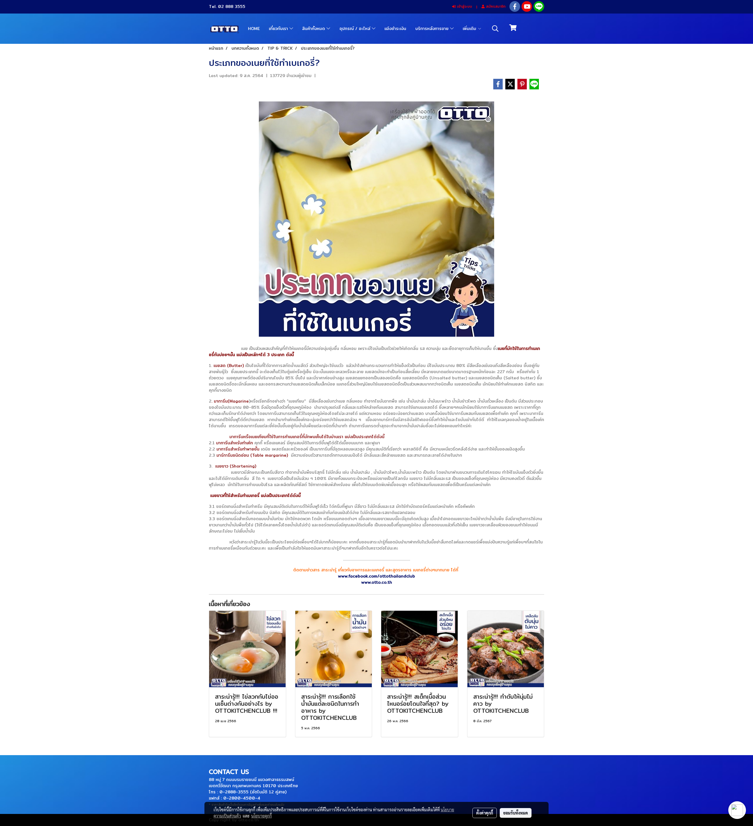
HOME (254, 28)
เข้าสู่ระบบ (464, 6)
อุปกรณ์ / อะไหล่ (355, 28)
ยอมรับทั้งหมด (515, 812)
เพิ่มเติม (470, 28)
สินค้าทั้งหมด (314, 28)
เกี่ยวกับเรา (279, 28)
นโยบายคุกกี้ (261, 815)
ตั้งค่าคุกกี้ (484, 812)
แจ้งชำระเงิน (395, 28)
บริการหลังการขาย (432, 28)
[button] (495, 28)
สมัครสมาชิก (495, 6)
